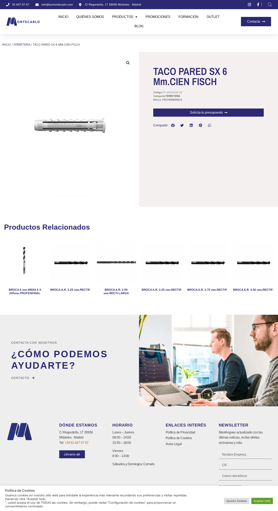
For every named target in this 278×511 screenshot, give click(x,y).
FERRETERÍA (22, 44)
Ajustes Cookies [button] (236, 500)
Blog (139, 26)
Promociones (158, 17)
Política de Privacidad (180, 432)
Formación (188, 17)
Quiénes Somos (90, 17)
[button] (128, 63)
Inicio (63, 17)
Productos (122, 17)
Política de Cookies (179, 438)
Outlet (213, 17)
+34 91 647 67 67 (77, 442)
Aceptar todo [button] (262, 500)
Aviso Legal (174, 444)
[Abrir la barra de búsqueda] (270, 5)
